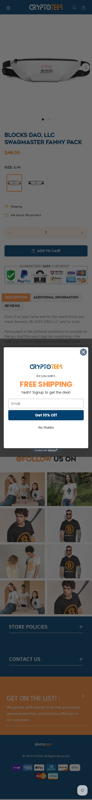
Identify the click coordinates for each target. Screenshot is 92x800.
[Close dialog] (83, 352)
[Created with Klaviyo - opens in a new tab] (46, 450)
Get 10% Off (46, 415)
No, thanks (46, 427)
